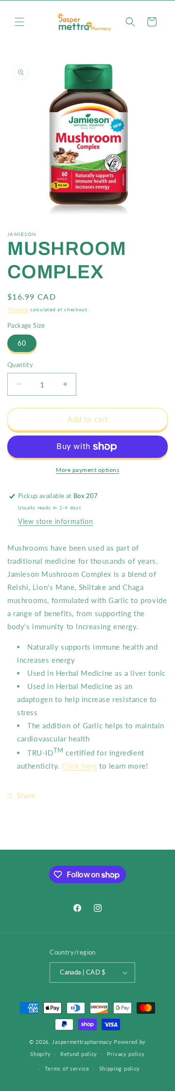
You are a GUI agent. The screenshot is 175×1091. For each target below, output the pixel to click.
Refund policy (78, 1054)
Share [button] (26, 795)
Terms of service (67, 1068)
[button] (19, 22)
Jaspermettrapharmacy (82, 1042)
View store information (55, 521)
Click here (79, 765)
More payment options (87, 469)
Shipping (18, 309)
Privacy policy (126, 1054)
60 (22, 343)
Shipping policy (119, 1068)
